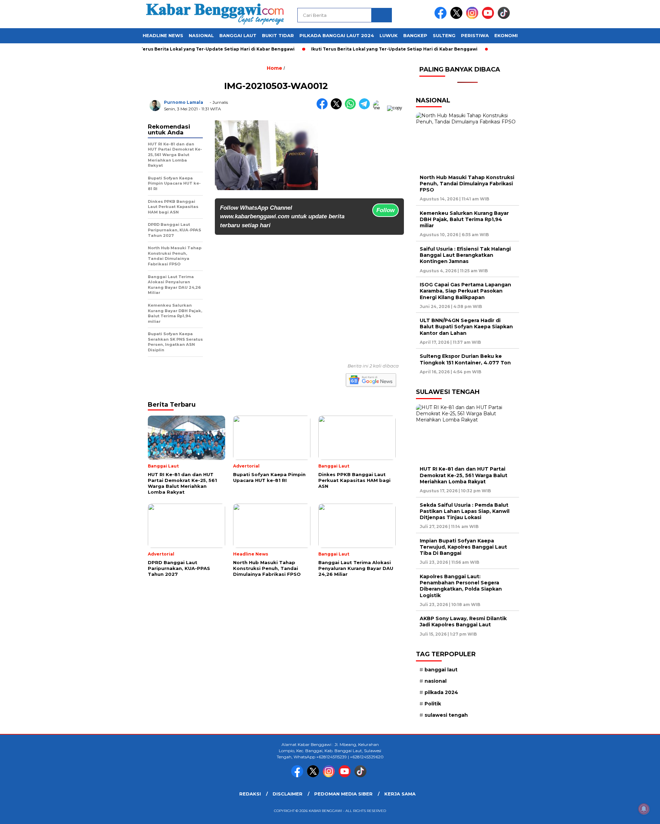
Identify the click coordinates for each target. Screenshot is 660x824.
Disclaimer (287, 793)
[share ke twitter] (338, 107)
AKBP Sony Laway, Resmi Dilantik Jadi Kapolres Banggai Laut (463, 621)
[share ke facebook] (324, 107)
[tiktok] (505, 17)
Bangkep (415, 35)
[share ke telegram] (366, 107)
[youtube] (489, 17)
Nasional (201, 35)
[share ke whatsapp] (352, 107)
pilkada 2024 (441, 692)
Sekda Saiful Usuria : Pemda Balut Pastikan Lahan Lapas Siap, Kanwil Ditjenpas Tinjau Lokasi (464, 511)
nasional (436, 681)
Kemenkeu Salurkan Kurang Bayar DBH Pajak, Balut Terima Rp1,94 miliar (464, 219)
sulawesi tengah (446, 715)
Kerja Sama (400, 793)
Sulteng (444, 35)
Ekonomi (506, 35)
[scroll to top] (634, 813)
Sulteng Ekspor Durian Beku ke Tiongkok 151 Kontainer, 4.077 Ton (465, 359)
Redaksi (250, 793)
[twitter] (457, 17)
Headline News (163, 35)
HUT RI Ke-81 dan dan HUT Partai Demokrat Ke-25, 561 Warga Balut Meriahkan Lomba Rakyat (463, 475)
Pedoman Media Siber (343, 793)
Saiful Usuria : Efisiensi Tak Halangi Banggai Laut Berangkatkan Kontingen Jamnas (465, 255)
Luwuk (389, 35)
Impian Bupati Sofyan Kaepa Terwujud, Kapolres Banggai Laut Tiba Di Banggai (463, 547)
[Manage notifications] (643, 808)
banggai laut (441, 670)
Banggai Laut (237, 35)
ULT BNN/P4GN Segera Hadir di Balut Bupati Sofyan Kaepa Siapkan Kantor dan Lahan (466, 326)
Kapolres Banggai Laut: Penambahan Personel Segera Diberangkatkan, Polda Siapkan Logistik (461, 585)
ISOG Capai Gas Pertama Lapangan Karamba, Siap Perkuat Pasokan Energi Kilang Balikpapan (465, 291)
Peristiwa (475, 35)
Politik (433, 704)
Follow (385, 210)
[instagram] (473, 17)
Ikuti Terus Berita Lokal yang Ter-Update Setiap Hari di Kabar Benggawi (195, 49)
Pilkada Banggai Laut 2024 (336, 35)
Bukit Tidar (278, 35)
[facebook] (441, 17)
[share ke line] (380, 107)
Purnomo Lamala (183, 102)
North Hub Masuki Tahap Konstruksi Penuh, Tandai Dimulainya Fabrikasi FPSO (467, 183)
